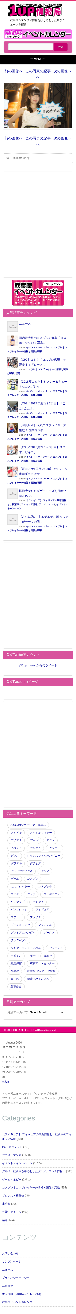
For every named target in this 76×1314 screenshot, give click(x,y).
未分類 (6, 1203)
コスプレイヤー (20, 886)
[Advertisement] (38, 227)
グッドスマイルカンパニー (43, 855)
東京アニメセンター (42, 963)
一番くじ (16, 955)
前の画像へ (14, 71)
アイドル (16, 832)
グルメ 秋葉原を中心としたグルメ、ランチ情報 (33, 1171)
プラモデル (45, 925)
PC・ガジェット (12, 1147)
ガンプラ (54, 848)
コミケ (15, 894)
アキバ (34, 840)
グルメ (45, 871)
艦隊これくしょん (38, 978)
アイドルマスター (41, 832)
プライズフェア (20, 925)
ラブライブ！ (19, 940)
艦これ (15, 978)
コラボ (31, 894)
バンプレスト (19, 909)
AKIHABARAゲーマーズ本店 (28, 825)
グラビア (35, 863)
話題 (18, 373)
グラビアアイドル (22, 871)
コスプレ (32, 878)
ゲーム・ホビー (11, 1179)
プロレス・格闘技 (13, 1195)
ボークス (48, 932)
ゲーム (15, 878)
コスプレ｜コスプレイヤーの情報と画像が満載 (31, 1187)
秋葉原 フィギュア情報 (41, 971)
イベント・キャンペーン (39, 347)
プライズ (35, 917)
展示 (32, 955)
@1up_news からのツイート (38, 665)
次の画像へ (62, 71)
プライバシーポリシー (16, 1277)
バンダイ (38, 902)
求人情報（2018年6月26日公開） (22, 1294)
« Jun (5, 1081)
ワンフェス (56, 948)
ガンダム (35, 848)
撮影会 (47, 955)
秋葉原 (15, 971)
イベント (16, 848)
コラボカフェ (51, 894)
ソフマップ (17, 902)
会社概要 (7, 1286)
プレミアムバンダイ (23, 932)
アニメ (50, 840)
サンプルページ (11, 1261)
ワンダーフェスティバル (26, 948)
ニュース (25, 323)
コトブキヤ (45, 886)
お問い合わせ (10, 1253)
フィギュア (42, 909)
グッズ (15, 855)
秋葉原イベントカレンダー (18, 1302)
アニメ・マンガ (47, 504)
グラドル (16, 863)
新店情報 (16, 963)
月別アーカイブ (17, 1012)
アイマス (16, 840)
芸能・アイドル (11, 1211)
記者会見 (16, 986)
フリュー (16, 917)
